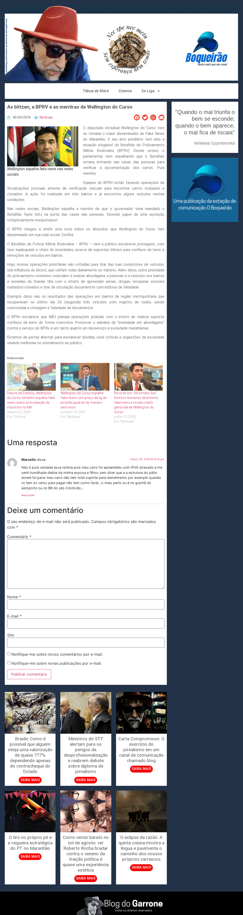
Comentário (19, 537)
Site (10, 635)
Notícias (46, 117)
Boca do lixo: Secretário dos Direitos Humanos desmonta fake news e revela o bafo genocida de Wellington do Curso (136, 402)
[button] (137, 117)
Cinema (125, 91)
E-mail (14, 616)
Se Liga (147, 91)
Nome (14, 597)
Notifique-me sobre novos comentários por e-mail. (57, 654)
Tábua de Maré (96, 91)
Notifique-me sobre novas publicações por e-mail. (56, 663)
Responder (28, 495)
